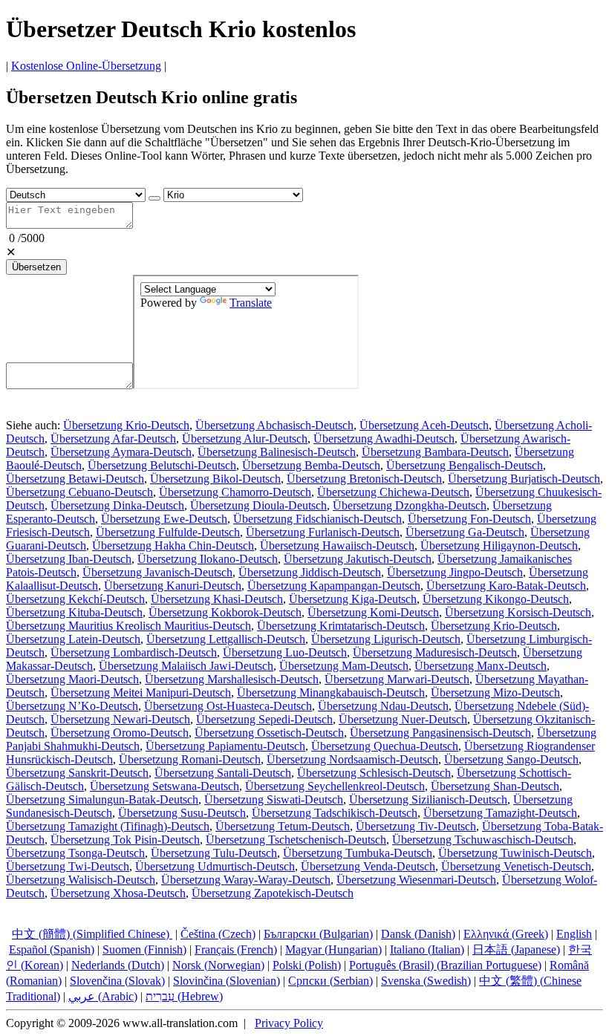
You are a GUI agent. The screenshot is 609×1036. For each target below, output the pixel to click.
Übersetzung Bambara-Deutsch (435, 452)
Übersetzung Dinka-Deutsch (117, 505)
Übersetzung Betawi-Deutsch (75, 478)
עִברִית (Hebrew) (184, 996)
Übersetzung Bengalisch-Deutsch (464, 465)
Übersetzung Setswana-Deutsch (164, 786)
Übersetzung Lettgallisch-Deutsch (225, 639)
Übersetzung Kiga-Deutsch (353, 599)
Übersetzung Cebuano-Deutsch (79, 492)
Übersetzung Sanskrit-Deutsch (77, 772)
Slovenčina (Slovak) (117, 980)
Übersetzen (36, 267)
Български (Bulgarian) (318, 934)
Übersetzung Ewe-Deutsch (164, 518)
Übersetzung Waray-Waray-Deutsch (245, 879)
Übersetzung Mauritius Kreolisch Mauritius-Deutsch (128, 625)
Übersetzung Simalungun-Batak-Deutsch (102, 799)
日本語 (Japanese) (516, 949)
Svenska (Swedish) (426, 980)
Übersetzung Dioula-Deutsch (258, 505)
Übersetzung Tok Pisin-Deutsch (125, 839)
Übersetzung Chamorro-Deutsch (235, 492)
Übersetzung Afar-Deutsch (113, 438)
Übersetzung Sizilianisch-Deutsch (428, 799)
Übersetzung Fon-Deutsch (469, 518)
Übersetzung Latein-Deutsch (73, 639)
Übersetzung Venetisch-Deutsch (516, 866)
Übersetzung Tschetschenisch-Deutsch (296, 839)
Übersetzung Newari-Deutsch (120, 719)
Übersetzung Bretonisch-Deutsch (364, 478)
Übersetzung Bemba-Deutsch (311, 465)
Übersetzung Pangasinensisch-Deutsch (440, 732)
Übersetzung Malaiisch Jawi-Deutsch (186, 665)
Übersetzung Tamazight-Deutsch (500, 813)
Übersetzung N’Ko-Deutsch (72, 706)
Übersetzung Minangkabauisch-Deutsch (331, 692)
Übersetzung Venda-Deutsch (368, 866)
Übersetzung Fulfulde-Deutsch (168, 532)
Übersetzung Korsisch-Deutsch (518, 612)
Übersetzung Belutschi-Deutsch (162, 465)
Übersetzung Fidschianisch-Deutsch (317, 518)
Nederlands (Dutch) (117, 965)
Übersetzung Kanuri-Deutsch (172, 585)
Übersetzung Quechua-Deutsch (384, 746)
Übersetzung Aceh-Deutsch (424, 425)
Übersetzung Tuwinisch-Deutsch (515, 853)
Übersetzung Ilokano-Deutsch (207, 559)
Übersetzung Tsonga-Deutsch (75, 853)
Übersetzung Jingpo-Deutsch (455, 572)
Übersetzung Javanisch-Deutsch (157, 572)
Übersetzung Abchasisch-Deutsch (274, 425)
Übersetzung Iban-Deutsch (68, 559)
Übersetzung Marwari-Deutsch (397, 679)
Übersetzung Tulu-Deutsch (214, 853)
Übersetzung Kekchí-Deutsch (75, 599)
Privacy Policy (289, 1023)
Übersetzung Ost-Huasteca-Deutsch (228, 706)
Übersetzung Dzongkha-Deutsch (409, 505)
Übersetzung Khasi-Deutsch (217, 599)
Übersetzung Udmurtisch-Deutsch (215, 866)
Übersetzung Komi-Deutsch (373, 612)
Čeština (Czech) (217, 934)
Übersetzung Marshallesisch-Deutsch (232, 679)
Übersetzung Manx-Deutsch (480, 665)
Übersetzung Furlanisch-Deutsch (323, 532)
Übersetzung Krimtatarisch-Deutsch (341, 625)
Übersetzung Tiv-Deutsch (416, 826)
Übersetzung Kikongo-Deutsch (496, 599)
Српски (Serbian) (330, 980)
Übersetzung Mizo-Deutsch (495, 692)
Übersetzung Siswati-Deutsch (273, 799)
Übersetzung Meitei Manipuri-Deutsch (141, 692)
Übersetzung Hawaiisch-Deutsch (337, 545)
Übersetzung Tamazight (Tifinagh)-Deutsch (107, 826)
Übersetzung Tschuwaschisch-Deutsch (482, 839)
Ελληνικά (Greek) (505, 934)
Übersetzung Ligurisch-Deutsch (385, 639)
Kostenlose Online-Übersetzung (86, 65)
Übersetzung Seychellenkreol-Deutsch (335, 786)
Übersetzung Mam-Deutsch (343, 665)
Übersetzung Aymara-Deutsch (121, 452)
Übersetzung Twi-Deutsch (67, 866)
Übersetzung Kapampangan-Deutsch (333, 585)
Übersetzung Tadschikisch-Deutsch (334, 813)
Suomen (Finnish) (144, 949)
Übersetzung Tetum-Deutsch (282, 826)
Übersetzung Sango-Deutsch (511, 759)
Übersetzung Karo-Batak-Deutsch (506, 585)
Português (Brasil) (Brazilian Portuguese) (445, 965)
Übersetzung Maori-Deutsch (72, 679)
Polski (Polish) (307, 965)
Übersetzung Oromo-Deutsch (120, 732)
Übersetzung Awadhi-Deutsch (384, 438)
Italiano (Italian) (427, 949)
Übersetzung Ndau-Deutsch (383, 706)
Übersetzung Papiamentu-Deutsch (225, 746)
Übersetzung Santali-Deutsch (222, 772)
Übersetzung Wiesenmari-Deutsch (416, 879)
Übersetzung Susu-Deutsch (182, 813)
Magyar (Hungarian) (333, 949)
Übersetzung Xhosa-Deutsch (118, 893)
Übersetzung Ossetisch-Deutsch (269, 732)
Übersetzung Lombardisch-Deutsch (134, 652)
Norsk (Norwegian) (218, 965)
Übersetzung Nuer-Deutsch (403, 719)
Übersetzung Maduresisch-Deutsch (435, 652)
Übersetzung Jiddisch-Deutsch (309, 572)
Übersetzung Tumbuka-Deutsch (357, 853)
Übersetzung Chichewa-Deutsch (393, 492)
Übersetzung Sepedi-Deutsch (264, 719)
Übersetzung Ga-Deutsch (465, 532)
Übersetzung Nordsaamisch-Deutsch (352, 759)
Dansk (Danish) (418, 934)
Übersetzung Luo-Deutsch (285, 652)
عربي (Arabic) (102, 996)
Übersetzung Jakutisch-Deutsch (357, 559)
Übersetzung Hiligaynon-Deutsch (499, 545)
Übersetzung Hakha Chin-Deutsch (173, 545)
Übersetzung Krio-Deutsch (126, 425)
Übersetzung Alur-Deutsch (244, 438)
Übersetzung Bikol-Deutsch (215, 478)
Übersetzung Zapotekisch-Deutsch (273, 893)
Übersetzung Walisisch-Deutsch (80, 879)
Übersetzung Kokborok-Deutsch (225, 612)
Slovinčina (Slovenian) (226, 980)
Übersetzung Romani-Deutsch (190, 759)
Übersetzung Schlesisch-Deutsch (374, 772)
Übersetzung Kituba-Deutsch (74, 612)
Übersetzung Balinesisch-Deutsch (277, 452)
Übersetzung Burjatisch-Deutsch (524, 478)
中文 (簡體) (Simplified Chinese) (92, 934)
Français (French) (236, 949)
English (574, 934)
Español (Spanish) (51, 949)
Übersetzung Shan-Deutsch (495, 786)
